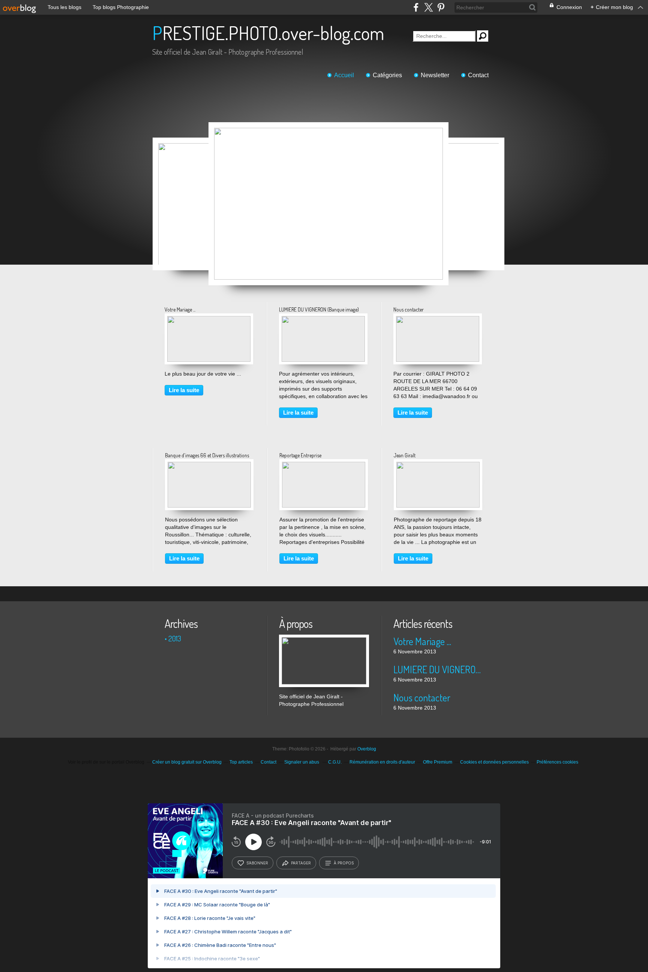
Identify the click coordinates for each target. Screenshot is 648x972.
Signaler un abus (302, 762)
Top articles (241, 762)
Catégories (387, 75)
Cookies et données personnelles (494, 762)
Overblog (366, 749)
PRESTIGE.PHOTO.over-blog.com (268, 33)
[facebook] (416, 7)
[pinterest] (441, 7)
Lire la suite (184, 390)
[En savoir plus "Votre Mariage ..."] (208, 320)
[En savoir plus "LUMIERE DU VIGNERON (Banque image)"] (323, 320)
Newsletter (435, 75)
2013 (174, 638)
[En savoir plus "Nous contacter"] (437, 320)
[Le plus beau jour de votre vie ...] (328, 204)
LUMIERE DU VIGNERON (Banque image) (319, 309)
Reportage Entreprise (300, 455)
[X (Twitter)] (428, 7)
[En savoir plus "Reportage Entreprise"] (323, 466)
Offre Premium (437, 762)
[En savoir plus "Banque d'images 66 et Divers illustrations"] (209, 466)
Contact (478, 75)
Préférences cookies (557, 762)
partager (301, 863)
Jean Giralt (405, 455)
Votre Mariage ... (180, 309)
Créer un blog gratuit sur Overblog (187, 762)
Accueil (344, 75)
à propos (344, 863)
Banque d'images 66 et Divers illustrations (207, 455)
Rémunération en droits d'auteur (382, 762)
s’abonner (257, 863)
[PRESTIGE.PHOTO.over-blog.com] (324, 638)
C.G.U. (335, 762)
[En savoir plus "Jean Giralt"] (438, 466)
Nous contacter (408, 309)
